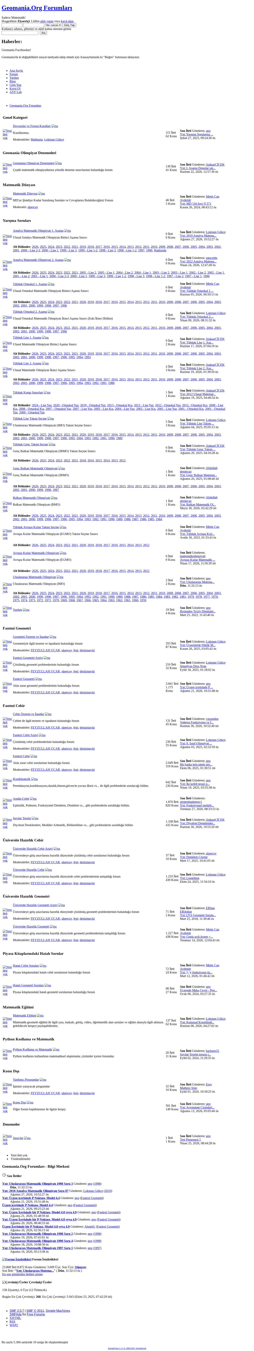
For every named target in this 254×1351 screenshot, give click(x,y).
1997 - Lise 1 (193, 276)
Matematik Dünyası (25, 193)
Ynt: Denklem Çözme (194, 857)
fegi (75, 650)
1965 (95, 600)
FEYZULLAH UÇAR (45, 650)
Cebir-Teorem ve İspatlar (28, 714)
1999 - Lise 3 (68, 250)
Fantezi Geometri (24, 679)
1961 (127, 600)
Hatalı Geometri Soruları (28, 985)
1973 (32, 600)
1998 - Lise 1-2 (127, 250)
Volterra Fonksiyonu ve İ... (197, 722)
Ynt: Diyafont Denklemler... (197, 823)
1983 (167, 596)
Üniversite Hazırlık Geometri (31, 926)
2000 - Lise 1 (50, 250)
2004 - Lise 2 (124, 272)
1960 (135, 600)
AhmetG (89, 1226)
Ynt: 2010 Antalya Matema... (198, 235)
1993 (87, 357)
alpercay (33, 207)
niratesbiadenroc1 (191, 801)
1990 (111, 438)
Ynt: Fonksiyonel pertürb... (197, 805)
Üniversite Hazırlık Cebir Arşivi (33, 848)
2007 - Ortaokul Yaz (58, 408)
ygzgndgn (212, 718)
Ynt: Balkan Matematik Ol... (198, 504)
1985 (151, 519)
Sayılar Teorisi (22, 818)
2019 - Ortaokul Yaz (93, 405)
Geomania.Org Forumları (37, 7)
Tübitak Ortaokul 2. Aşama (30, 311)
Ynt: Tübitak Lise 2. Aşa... (196, 368)
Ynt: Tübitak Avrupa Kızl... (197, 534)
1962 (119, 600)
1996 (149, 250)
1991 (103, 383)
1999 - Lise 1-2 (87, 250)
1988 (111, 383)
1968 (71, 600)
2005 (193, 246)
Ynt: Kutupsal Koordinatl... (197, 1022)
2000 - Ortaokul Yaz (32, 412)
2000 (32, 305)
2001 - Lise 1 (39, 276)
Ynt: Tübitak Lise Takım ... (197, 423)
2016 (106, 246)
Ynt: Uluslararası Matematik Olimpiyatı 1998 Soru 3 (37, 1183)
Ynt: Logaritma (189, 878)
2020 (83, 302)
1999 (40, 305)
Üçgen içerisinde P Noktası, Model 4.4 (27, 1205)
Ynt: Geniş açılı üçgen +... (196, 936)
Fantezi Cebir (21, 756)
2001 (16, 250)
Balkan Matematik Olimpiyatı (31, 497)
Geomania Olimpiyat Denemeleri (33, 163)
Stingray (80, 1267)
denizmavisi (87, 650)
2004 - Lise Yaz (125, 408)
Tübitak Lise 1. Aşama (27, 337)
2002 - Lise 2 (197, 272)
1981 (183, 596)
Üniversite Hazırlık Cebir (28, 869)
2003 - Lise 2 (161, 272)
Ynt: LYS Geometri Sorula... (198, 915)
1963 (111, 600)
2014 (122, 246)
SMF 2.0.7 (17, 1310)
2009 (162, 246)
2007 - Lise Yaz (82, 408)
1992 (95, 383)
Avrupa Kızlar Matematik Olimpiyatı (36, 553)
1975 (16, 600)
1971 (48, 600)
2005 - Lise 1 (106, 272)
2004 (201, 246)
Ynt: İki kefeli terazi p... (195, 784)
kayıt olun (67, 21)
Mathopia (37, 139)
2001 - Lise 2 (21, 276)
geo (208, 130)
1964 (103, 600)
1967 (79, 600)
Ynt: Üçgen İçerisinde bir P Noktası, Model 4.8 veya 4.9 (39, 1212)
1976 (214, 596)
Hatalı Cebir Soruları (26, 965)
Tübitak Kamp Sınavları (28, 392)
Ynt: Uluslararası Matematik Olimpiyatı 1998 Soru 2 (37, 1233)
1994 (79, 357)
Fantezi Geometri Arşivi (28, 658)
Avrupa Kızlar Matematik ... (197, 559)
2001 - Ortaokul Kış (191, 408)
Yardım (17, 609)
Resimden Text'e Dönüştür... (198, 611)
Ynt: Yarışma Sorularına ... (196, 134)
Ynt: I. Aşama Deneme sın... (198, 168)
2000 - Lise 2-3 (30, 250)
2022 (67, 246)
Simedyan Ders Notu (193, 666)
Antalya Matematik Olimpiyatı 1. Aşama (38, 230)
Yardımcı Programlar (26, 1079)
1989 (119, 438)
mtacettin (211, 258)
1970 (56, 600)
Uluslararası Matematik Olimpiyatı (34, 577)
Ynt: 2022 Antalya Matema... (198, 261)
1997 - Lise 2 (175, 276)
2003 (209, 246)
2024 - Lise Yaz (42, 405)
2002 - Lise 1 (215, 272)
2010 (154, 246)
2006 (186, 246)
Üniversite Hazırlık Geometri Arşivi (35, 905)
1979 (191, 596)
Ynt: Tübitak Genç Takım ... (198, 449)
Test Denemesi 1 (190, 1139)
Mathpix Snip (188, 1088)
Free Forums (36, 1314)
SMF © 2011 (35, 1310)
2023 (59, 246)
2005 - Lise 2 (88, 272)
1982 (175, 596)
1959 (143, 600)
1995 (71, 357)
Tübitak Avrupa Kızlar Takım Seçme (36, 527)
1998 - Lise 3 (107, 250)
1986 (143, 519)
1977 (206, 596)
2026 (35, 246)
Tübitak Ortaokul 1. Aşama (30, 284)
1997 (141, 250)
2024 (51, 246)
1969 (64, 600)
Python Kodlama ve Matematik (32, 1049)
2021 (75, 246)
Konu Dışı (19, 1102)
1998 (48, 305)
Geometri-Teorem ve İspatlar (31, 636)
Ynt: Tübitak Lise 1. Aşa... (196, 342)
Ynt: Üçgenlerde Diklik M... (198, 645)
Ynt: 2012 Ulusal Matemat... (198, 394)
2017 (98, 246)
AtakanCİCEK (215, 164)
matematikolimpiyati (192, 556)
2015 (114, 246)
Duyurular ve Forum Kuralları (32, 126)
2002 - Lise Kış (146, 408)
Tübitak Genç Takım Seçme (30, 444)
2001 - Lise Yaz (167, 408)
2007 (178, 246)
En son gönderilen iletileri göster (22, 1274)
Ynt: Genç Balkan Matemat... (198, 475)
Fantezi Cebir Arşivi (25, 735)
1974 (24, 600)
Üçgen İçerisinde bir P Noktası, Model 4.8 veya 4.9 (36, 1226)
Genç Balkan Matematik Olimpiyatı (35, 468)
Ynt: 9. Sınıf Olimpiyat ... (196, 743)
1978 (198, 596)
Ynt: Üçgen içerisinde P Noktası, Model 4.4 (31, 1198)
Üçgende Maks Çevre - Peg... (198, 990)
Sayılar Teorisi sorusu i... (195, 1054)
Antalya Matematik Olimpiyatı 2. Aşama (38, 260)
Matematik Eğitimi (24, 1015)
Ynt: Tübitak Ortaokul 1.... (197, 291)
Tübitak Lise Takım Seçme (30, 418)
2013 (130, 246)
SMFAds (16, 1314)
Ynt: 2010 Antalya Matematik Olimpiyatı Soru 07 (35, 1191)
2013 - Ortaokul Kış (119, 405)
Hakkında (160, 250)
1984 (159, 519)
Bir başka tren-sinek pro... (196, 764)
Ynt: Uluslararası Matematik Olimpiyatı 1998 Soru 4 (37, 1241)
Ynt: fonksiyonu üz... (196, 972)
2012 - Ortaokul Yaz (168, 405)
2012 (138, 246)
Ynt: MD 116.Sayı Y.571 (195, 203)
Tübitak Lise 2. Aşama (27, 363)
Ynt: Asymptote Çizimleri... (197, 1107)
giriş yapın (46, 21)
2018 (91, 246)
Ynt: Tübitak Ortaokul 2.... (197, 316)
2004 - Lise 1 (142, 272)
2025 (43, 246)
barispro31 (212, 1051)
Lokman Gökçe (54, 139)
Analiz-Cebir (21, 798)
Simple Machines (58, 1310)
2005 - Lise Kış (103, 408)
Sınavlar (18, 1138)
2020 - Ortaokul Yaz (66, 405)
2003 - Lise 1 (179, 272)
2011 (146, 246)
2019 (83, 246)
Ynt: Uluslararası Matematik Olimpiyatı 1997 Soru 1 (37, 1248)
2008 (170, 246)
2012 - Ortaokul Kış (194, 405)
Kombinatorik (21, 779)
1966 (87, 600)
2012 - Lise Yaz (144, 405)
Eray (209, 1084)
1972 (40, 600)
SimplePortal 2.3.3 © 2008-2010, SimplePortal (127, 1348)
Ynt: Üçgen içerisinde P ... (196, 687)
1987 (135, 519)
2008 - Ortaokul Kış (31, 408)
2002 (217, 246)
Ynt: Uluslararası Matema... (197, 582)
